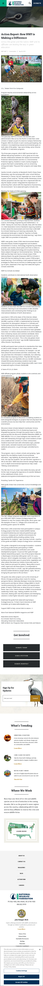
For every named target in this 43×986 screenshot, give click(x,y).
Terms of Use (22, 934)
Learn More (18, 748)
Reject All (21, 976)
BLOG (21, 873)
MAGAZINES (21, 867)
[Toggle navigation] (3, 3)
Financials (22, 943)
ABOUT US (21, 855)
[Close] (40, 949)
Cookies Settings (21, 971)
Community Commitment (22, 946)
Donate (37, 3)
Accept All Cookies (22, 982)
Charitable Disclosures (22, 938)
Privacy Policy (22, 936)
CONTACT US (21, 861)
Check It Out (18, 779)
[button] (35, 698)
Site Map (22, 941)
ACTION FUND (22, 879)
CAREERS (21, 885)
